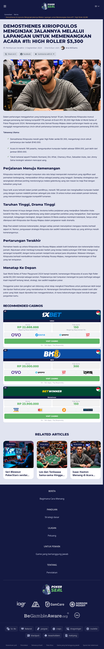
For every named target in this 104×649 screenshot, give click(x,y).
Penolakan (52, 572)
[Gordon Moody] (78, 604)
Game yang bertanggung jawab (52, 554)
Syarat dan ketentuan (90, 645)
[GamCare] (54, 604)
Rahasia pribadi (37, 645)
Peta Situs (49, 645)
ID (96, 6)
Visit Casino (52, 341)
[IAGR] (21, 604)
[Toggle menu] (5, 6)
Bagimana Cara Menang (52, 498)
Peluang (52, 535)
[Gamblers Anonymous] (35, 604)
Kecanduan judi (11, 645)
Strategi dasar (52, 517)
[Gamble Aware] (46, 615)
